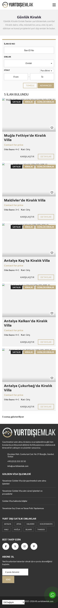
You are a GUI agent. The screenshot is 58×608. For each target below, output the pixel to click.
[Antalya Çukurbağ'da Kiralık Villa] (29, 365)
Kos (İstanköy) (46, 524)
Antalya (7, 524)
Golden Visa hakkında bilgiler (14, 501)
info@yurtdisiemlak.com (17, 466)
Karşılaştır (27, 156)
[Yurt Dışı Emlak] (16, 5)
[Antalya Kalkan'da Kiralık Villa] (29, 300)
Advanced (46, 85)
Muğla (17, 529)
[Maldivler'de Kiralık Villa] (29, 179)
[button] (29, 63)
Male (6, 529)
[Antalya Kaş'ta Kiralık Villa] (29, 240)
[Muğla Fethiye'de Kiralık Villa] (29, 115)
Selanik (28, 529)
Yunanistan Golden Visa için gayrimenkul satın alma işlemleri (24, 482)
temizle (30, 85)
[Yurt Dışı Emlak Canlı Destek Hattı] (52, 595)
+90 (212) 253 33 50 (16, 461)
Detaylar (46, 156)
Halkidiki (30, 524)
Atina (19, 524)
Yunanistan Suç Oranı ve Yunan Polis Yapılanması (23, 508)
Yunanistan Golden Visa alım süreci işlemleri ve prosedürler (22, 492)
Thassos (41, 529)
